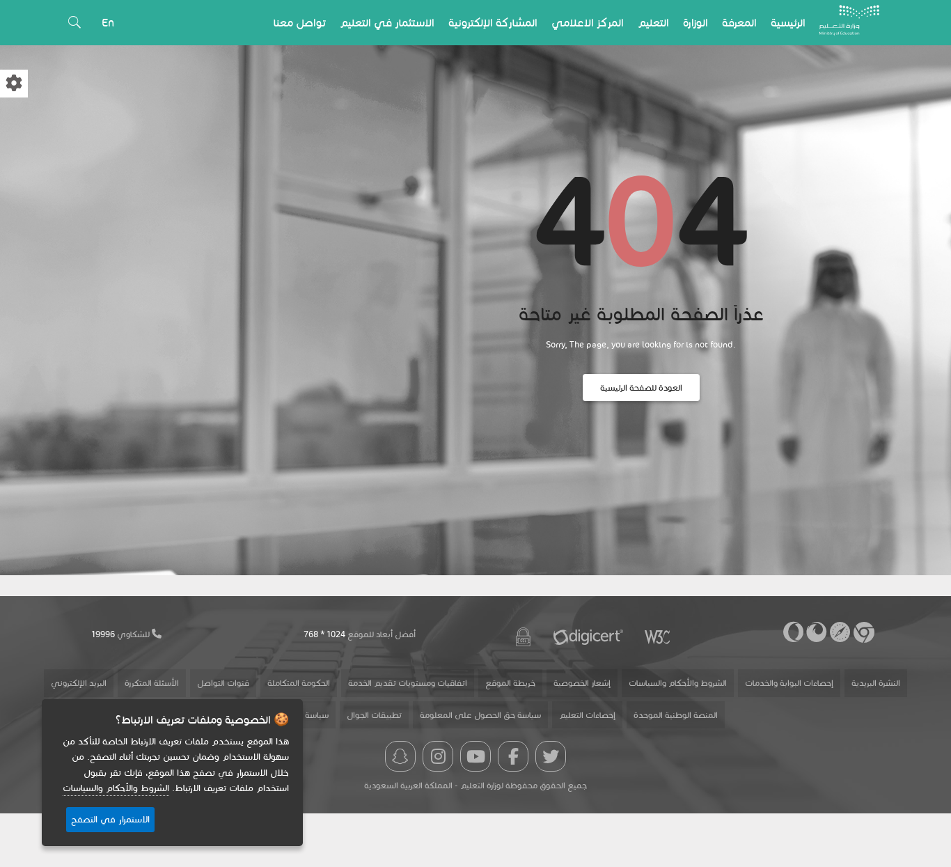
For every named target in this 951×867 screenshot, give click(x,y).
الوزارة (695, 22)
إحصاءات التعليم (587, 715)
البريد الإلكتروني (79, 683)
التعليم (653, 22)
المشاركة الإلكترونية (492, 22)
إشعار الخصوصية (582, 683)
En (108, 22)
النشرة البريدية (875, 683)
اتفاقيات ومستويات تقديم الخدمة (407, 683)
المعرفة (739, 22)
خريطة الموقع (510, 683)
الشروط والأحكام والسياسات (678, 683)
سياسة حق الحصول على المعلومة (480, 715)
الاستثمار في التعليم (387, 22)
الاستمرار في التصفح (110, 819)
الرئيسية (788, 22)
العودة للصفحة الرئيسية (641, 387)
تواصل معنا (300, 22)
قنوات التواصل (223, 683)
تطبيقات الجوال (374, 715)
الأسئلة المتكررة (152, 683)
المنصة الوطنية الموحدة (676, 715)
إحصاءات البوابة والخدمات (789, 683)
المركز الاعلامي (587, 22)
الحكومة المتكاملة (298, 683)
